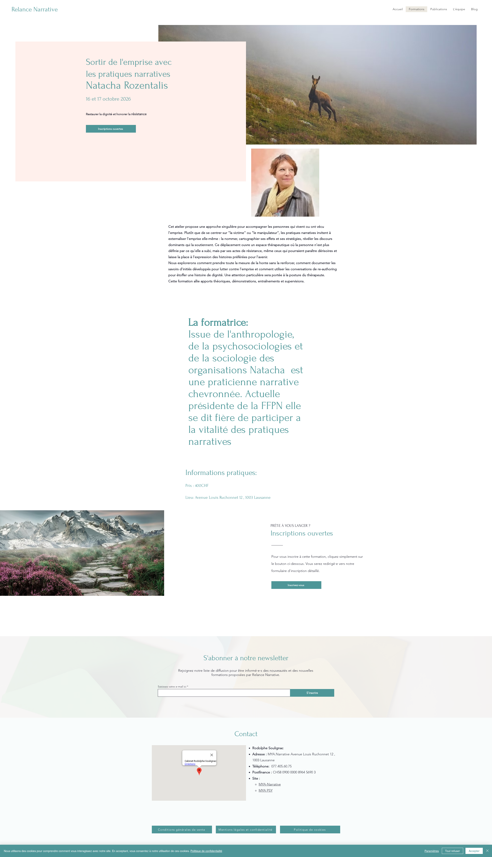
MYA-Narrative (270, 784)
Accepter (474, 851)
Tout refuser (452, 851)
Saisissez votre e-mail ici (172, 686)
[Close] (487, 851)
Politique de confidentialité (206, 851)
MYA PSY (266, 790)
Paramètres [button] (432, 851)
